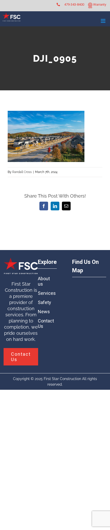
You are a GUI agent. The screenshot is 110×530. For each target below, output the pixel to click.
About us (44, 281)
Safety (44, 302)
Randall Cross (22, 172)
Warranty (99, 4)
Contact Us (46, 323)
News (44, 311)
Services (46, 293)
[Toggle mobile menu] (103, 21)
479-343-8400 (74, 4)
